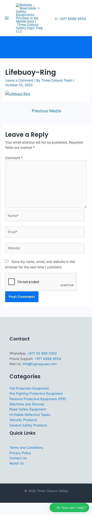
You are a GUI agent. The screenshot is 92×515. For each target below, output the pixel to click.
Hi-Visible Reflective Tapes (29, 415)
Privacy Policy (20, 453)
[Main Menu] (6, 18)
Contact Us (18, 458)
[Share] (25, 506)
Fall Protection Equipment (29, 388)
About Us (16, 463)
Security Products (23, 420)
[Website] (44, 249)
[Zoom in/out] (4, 506)
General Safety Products (28, 425)
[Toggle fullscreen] (15, 506)
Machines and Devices (26, 404)
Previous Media (46, 110)
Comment (14, 158)
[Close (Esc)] (36, 506)
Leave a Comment (19, 80)
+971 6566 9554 (72, 19)
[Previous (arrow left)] (4, 512)
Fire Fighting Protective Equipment (36, 393)
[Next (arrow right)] (15, 512)
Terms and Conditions (26, 447)
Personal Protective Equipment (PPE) (37, 399)
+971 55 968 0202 (42, 353)
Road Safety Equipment (27, 409)
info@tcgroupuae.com (39, 364)
